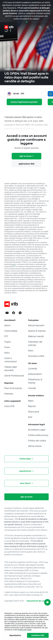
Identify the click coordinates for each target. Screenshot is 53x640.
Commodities (10, 330)
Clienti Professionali (14, 375)
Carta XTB (9, 406)
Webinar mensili (36, 336)
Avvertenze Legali (36, 429)
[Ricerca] (40, 27)
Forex (7, 347)
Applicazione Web (26, 163)
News (31, 400)
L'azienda (32, 368)
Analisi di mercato (37, 330)
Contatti (32, 388)
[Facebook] (13, 313)
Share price (33, 411)
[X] (20, 313)
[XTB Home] (8, 27)
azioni (14, 264)
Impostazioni (15, 635)
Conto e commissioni (10, 360)
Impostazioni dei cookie (37, 600)
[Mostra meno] (26, 22)
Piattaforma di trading (35, 381)
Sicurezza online (36, 355)
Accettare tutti (37, 635)
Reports (32, 406)
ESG (30, 417)
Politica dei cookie (37, 440)
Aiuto (30, 350)
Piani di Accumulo (13, 388)
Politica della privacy (38, 435)
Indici (7, 352)
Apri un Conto (26, 496)
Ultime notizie (34, 446)
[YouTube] (7, 313)
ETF (6, 336)
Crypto (7, 341)
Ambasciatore (35, 373)
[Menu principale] (47, 27)
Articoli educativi (36, 325)
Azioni (7, 325)
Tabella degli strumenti (10, 368)
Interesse (8, 393)
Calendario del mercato (35, 343)
